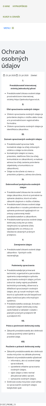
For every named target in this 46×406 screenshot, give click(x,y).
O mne (6, 6)
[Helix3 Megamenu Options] (9, 28)
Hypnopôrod (20, 6)
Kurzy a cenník (11, 16)
